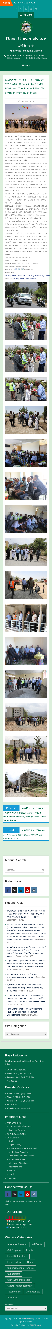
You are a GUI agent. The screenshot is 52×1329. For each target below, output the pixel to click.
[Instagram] (36, 9)
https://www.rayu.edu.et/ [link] (24, 278)
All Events (37, 1244)
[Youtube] (31, 9)
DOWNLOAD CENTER (16, 1134)
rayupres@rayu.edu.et (22, 1093)
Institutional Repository (19, 1152)
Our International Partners (20, 1126)
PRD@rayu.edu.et (13, 58)
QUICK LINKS (13, 1138)
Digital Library (15, 1145)
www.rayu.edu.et (22, 1108)
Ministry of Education (18, 1163)
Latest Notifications (17, 1256)
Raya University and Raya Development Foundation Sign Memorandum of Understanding (24, 1012)
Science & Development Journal (23, 1148)
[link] (27, 275)
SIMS (11, 1141)
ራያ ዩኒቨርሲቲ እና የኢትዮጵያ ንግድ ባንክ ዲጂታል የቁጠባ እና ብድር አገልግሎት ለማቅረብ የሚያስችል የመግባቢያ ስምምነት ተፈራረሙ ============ (26, 998)
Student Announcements (19, 1285)
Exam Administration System (21, 1156)
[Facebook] (15, 9)
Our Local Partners (17, 1130)
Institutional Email (17, 1159)
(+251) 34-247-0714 (14, 55)
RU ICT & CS (35, 1325)
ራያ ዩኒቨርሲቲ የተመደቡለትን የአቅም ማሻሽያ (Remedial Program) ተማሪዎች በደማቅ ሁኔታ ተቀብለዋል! (25, 988)
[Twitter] (20, 9)
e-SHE (11, 1174)
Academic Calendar (17, 1244)
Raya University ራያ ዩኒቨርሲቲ (32, 1318)
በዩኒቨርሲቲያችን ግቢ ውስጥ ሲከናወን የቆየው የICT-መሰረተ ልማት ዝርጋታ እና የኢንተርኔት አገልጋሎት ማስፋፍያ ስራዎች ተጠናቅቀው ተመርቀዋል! (26, 914)
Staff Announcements (18, 1279)
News (30, 1262)
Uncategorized (33, 1291)
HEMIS (12, 1170)
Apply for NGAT (15, 1167)
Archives (9, 1304)
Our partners (13, 1274)
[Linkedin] (26, 9)
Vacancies (12, 1297)
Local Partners (14, 1262)
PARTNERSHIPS (14, 1123)
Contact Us (12, 1178)
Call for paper (14, 1250)
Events (29, 1250)
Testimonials (14, 1291)
